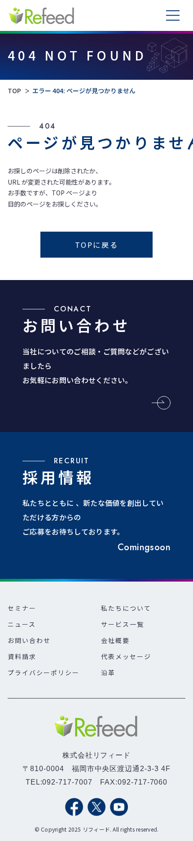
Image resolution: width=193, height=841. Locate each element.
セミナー (22, 608)
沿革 (108, 672)
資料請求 (22, 656)
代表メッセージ (126, 656)
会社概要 (115, 640)
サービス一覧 (122, 624)
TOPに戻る (96, 244)
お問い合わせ (29, 640)
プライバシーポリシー (43, 672)
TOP (14, 91)
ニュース (22, 624)
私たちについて (126, 608)
